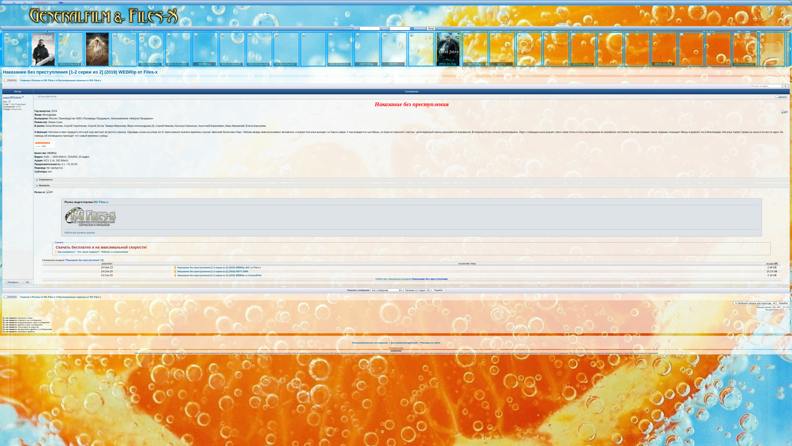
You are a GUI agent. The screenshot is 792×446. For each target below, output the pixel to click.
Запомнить (419, 28)
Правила (40, 2)
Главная (8, 2)
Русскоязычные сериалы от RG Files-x (79, 80)
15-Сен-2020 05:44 (47, 96)
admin (400, 348)
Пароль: (385, 28)
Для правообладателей (404, 343)
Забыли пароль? (446, 28)
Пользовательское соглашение (370, 343)
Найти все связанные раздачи (412, 279)
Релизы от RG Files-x (43, 80)
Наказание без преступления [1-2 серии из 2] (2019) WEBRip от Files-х (80, 72)
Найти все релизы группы (80, 232)
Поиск (29, 2)
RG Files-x (101, 202)
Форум (52, 2)
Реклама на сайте (430, 343)
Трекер (19, 2)
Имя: (356, 28)
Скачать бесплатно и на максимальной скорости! (101, 247)
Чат (61, 2)
